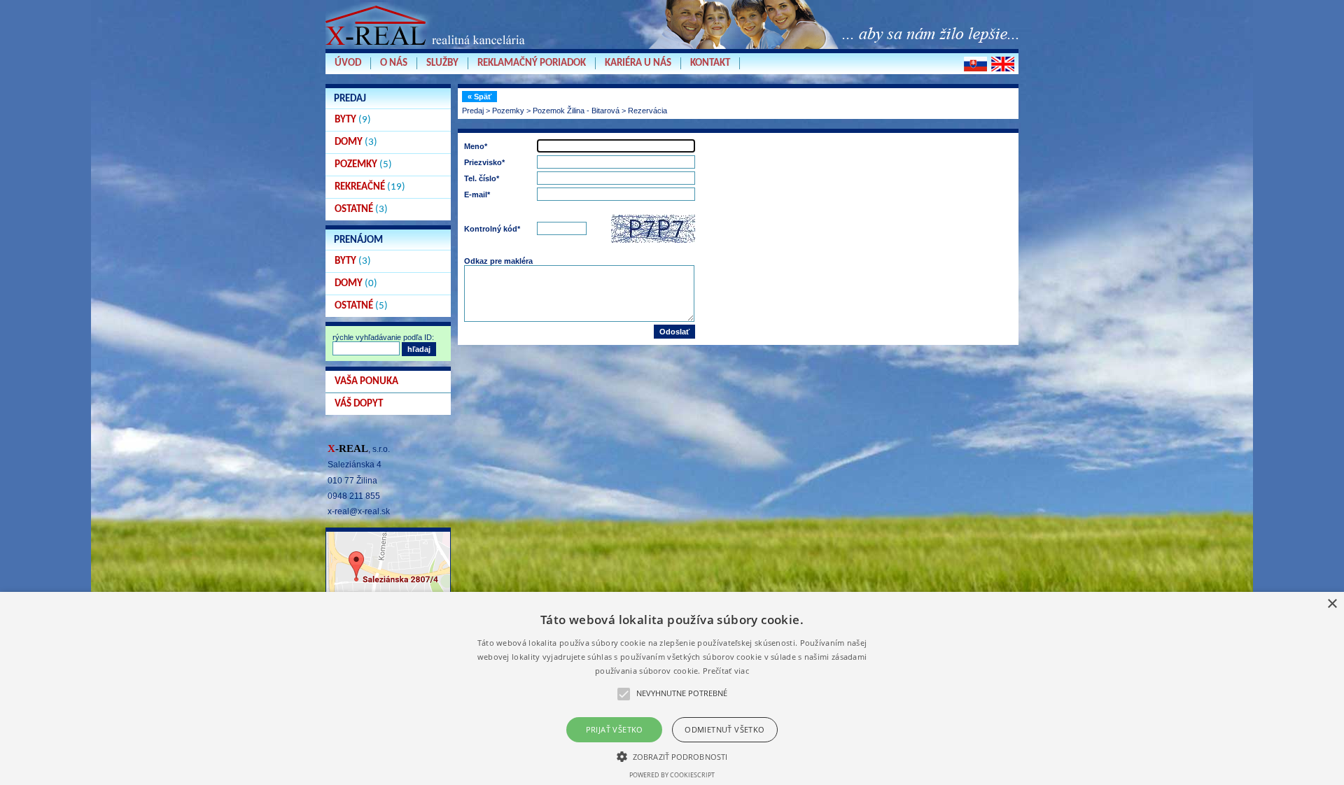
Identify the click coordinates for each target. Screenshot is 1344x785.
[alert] (672, 688)
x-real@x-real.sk (359, 511)
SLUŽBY (442, 63)
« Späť (479, 96)
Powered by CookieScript (672, 774)
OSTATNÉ (361, 209)
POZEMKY (363, 165)
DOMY (356, 142)
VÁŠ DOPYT (359, 404)
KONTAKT (710, 63)
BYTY (353, 120)
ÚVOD (348, 63)
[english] (1002, 64)
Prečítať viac (726, 670)
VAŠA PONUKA (366, 381)
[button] (672, 755)
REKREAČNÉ (370, 187)
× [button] (1331, 604)
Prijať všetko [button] (614, 729)
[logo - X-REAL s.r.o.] (427, 48)
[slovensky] (975, 64)
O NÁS (393, 63)
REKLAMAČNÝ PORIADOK (531, 63)
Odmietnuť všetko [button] (724, 729)
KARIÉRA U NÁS (638, 63)
